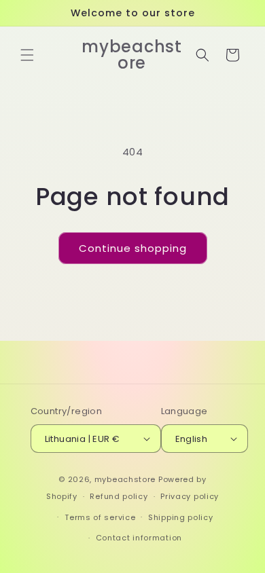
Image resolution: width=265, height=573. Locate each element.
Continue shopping (133, 248)
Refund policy (118, 496)
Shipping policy (180, 517)
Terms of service (100, 517)
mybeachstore (125, 479)
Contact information (139, 537)
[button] (27, 55)
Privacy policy (189, 496)
